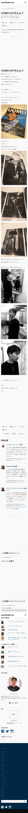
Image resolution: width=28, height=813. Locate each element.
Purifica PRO (13, 482)
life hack (2, 764)
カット (9, 17)
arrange (2, 751)
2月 (3, 783)
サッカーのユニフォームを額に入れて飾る (17, 666)
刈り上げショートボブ (13, 647)
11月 (3, 777)
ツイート (3, 739)
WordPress (22, 811)
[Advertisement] (14, 53)
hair (5, 8)
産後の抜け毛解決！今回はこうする (16, 656)
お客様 (9, 460)
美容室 (17, 508)
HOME (14, 433)
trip (1, 768)
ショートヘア (14, 460)
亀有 (14, 508)
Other (2, 766)
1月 (3, 785)
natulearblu (10, 505)
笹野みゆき (13, 17)
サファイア (18, 507)
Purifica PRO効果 (11, 466)
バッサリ (19, 460)
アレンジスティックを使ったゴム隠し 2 (16, 632)
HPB (9, 482)
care (2, 756)
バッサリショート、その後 (14, 444)
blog (2, 754)
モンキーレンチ (12, 811)
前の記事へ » (22, 433)
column (2, 758)
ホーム (2, 8)
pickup (14, 505)
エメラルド (21, 505)
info (2, 762)
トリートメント (21, 482)
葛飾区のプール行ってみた (14, 651)
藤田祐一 (17, 17)
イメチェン (5, 17)
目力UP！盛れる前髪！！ (13, 629)
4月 (3, 779)
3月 (3, 781)
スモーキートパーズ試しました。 (15, 626)
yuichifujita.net (7, 2)
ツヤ (17, 482)
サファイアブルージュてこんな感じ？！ (16, 489)
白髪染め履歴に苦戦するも (14, 661)
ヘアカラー (11, 508)
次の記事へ (6, 433)
